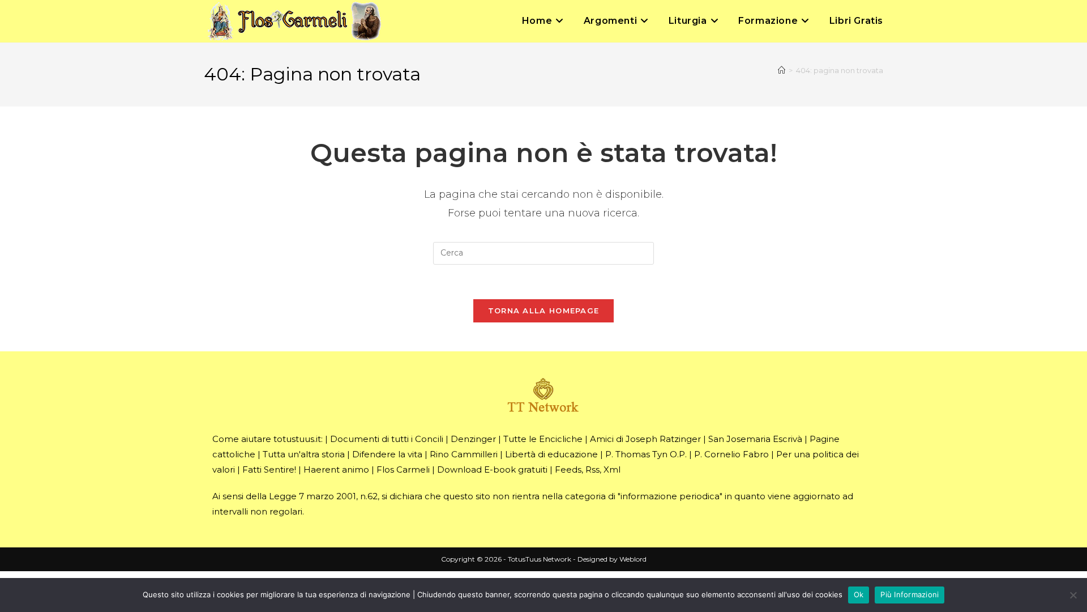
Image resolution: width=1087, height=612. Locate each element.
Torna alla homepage (544, 310)
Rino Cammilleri (464, 454)
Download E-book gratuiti (492, 469)
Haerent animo (336, 469)
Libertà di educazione (551, 454)
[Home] (781, 70)
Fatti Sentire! (269, 469)
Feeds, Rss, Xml (587, 469)
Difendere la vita (387, 454)
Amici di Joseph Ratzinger (645, 439)
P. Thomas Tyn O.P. (646, 454)
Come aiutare (241, 439)
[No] (1073, 595)
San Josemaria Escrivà (755, 439)
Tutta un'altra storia (304, 454)
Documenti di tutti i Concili (386, 439)
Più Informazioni (909, 594)
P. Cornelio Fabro (731, 454)
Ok (859, 594)
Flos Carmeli (403, 469)
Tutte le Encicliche (543, 439)
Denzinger (473, 439)
